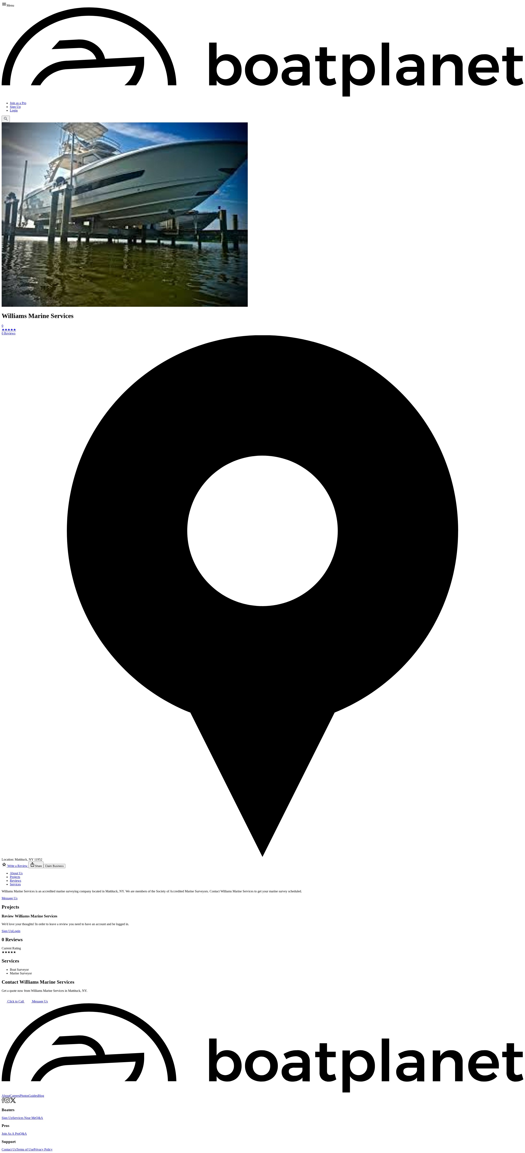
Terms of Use (25, 1149)
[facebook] (3, 1102)
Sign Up (15, 106)
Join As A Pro (10, 1133)
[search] (6, 119)
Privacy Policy (43, 1149)
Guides (33, 1095)
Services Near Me (24, 1118)
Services (15, 884)
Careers (15, 1095)
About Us (16, 873)
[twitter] (13, 1102)
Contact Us (9, 1149)
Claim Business (54, 866)
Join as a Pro (18, 103)
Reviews (15, 880)
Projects (15, 877)
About (6, 1095)
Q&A (39, 1118)
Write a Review (17, 866)
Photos (24, 1095)
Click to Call (16, 1001)
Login (14, 110)
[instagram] (7, 1102)
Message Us (9, 898)
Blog (41, 1095)
